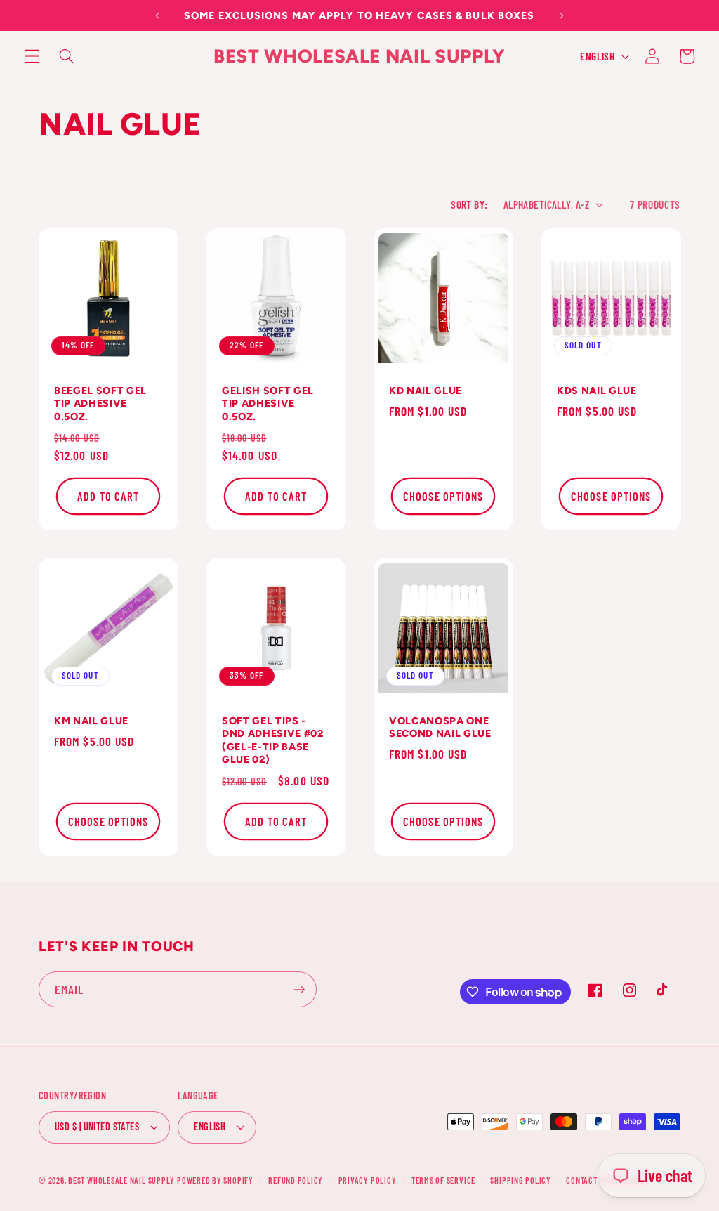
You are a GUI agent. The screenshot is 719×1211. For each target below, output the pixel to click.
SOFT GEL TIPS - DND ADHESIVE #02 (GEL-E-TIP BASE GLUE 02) (273, 740)
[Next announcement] (561, 15)
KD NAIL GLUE (425, 390)
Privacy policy (367, 1180)
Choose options (443, 496)
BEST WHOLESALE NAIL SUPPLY (122, 1180)
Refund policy (295, 1180)
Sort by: (469, 204)
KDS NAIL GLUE (597, 390)
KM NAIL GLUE (91, 720)
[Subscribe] (299, 989)
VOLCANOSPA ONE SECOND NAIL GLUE (440, 727)
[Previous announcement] (158, 15)
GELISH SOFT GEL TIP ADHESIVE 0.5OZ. (268, 403)
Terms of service (443, 1180)
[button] (32, 56)
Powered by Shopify (215, 1180)
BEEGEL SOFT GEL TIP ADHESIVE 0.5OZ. (100, 403)
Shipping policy (520, 1180)
